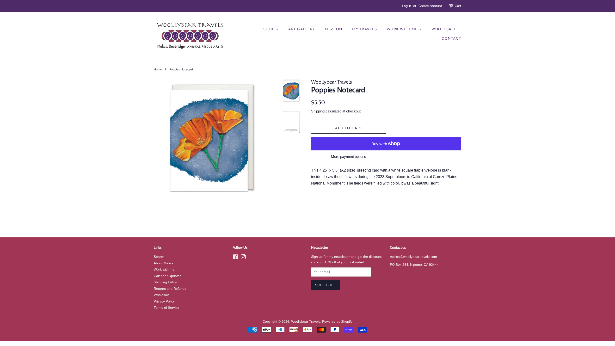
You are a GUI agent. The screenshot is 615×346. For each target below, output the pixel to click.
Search (159, 257)
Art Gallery (301, 29)
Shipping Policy (165, 282)
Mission (334, 29)
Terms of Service (166, 307)
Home (158, 69)
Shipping (318, 111)
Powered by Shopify (337, 321)
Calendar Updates (167, 276)
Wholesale (443, 29)
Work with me (164, 269)
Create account (430, 6)
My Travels (364, 29)
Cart (458, 6)
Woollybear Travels (305, 321)
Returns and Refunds (170, 288)
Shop (269, 29)
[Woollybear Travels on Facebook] (235, 258)
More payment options (348, 156)
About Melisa (163, 263)
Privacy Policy (164, 301)
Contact (451, 38)
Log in (406, 6)
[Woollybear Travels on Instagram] (243, 258)
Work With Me (403, 29)
